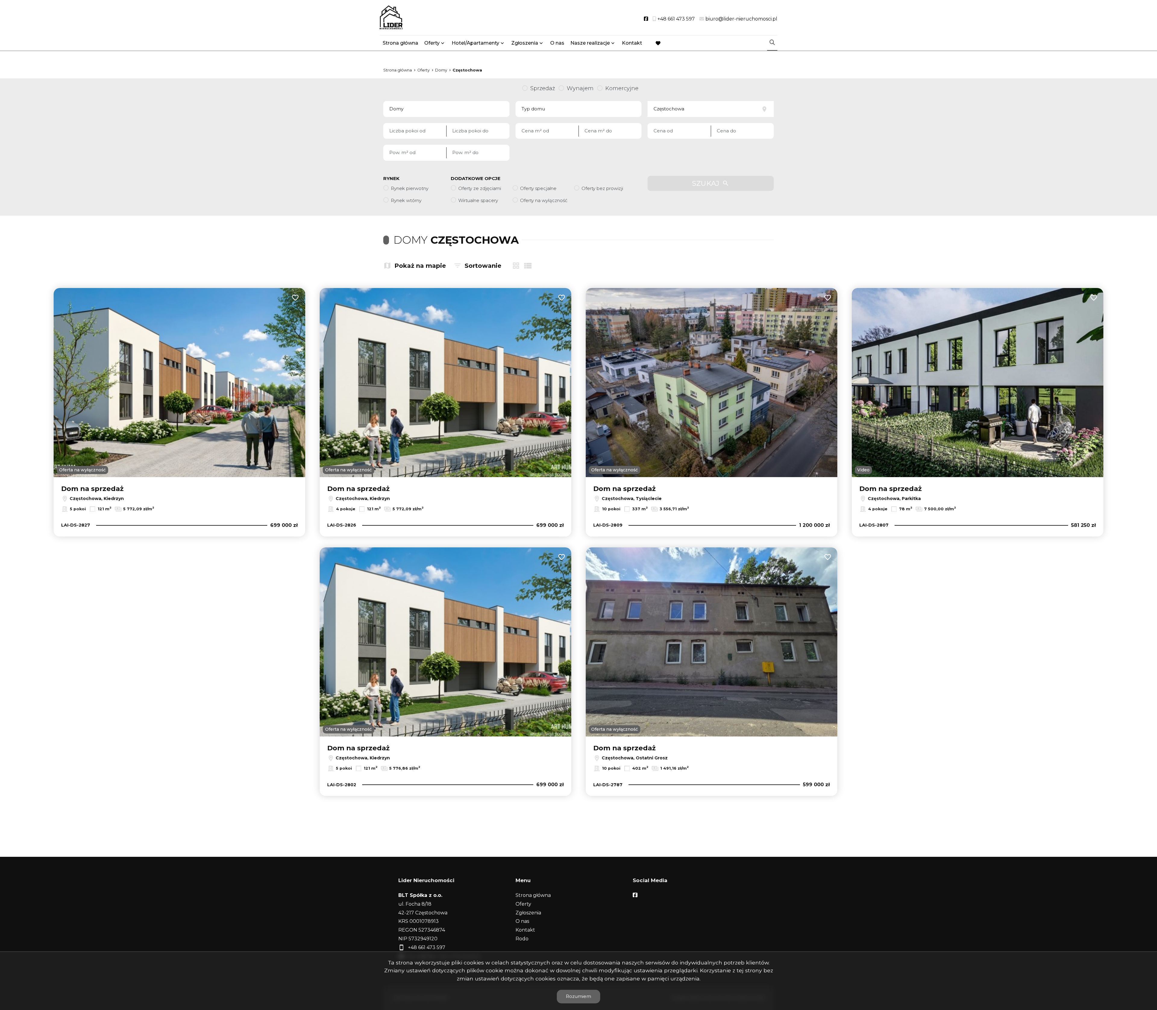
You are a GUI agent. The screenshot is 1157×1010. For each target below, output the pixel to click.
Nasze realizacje (590, 43)
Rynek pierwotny (409, 188)
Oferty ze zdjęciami (479, 188)
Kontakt (632, 43)
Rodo (522, 939)
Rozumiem (578, 996)
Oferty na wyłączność (543, 200)
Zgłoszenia (528, 913)
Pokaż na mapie (420, 265)
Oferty (432, 43)
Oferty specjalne (538, 188)
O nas (557, 43)
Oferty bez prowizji (602, 188)
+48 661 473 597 (426, 947)
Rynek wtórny (406, 200)
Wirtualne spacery (478, 200)
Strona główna (400, 43)
